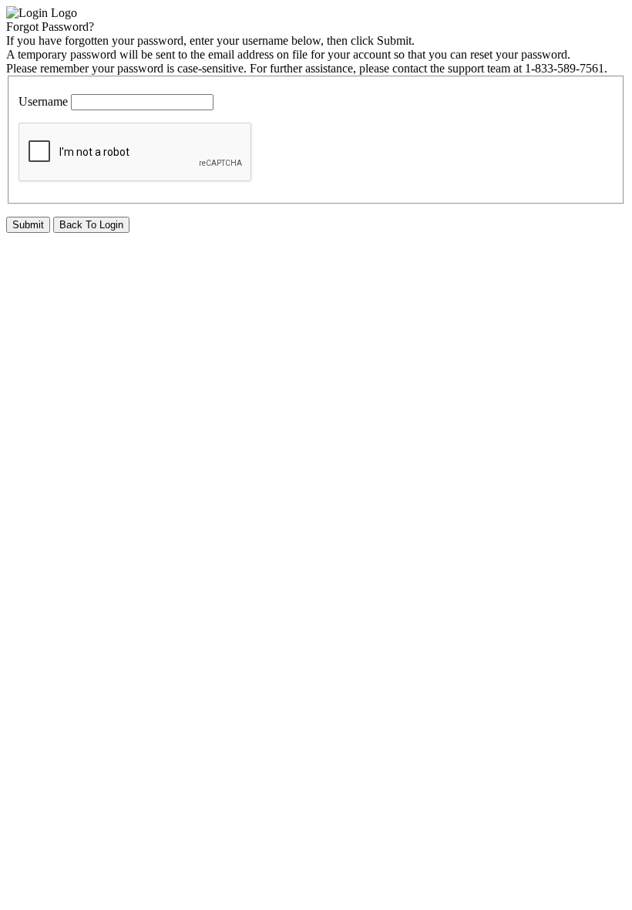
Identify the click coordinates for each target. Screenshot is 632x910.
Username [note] (43, 101)
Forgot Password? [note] (50, 26)
